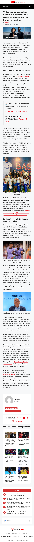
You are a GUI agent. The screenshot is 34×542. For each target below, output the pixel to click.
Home (8, 534)
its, (14, 374)
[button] (30, 7)
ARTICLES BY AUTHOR (11, 408)
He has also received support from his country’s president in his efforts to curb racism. (16, 213)
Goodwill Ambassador (22, 76)
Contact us (23, 534)
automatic (6, 374)
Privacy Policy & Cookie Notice (12, 536)
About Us (14, 534)
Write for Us (28, 536)
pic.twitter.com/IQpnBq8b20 (15, 111)
